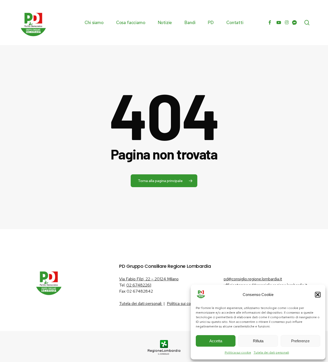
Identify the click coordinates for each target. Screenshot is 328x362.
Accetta (215, 341)
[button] (317, 294)
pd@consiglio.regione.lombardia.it (253, 279)
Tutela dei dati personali (271, 352)
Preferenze (300, 341)
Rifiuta (258, 341)
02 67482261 (138, 285)
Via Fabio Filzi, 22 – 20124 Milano (149, 279)
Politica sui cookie (238, 352)
